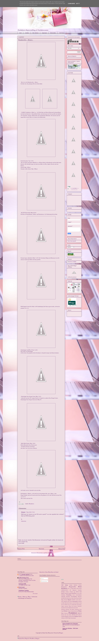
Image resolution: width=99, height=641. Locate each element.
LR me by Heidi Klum (72, 604)
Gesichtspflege (74, 596)
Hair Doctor (69, 598)
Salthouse (80, 614)
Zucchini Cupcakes (23, 588)
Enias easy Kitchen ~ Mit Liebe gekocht (70, 629)
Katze (71, 601)
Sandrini (62, 616)
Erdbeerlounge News (24, 578)
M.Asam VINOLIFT (78, 606)
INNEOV (74, 599)
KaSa (69, 601)
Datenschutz (53, 33)
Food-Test (74, 593)
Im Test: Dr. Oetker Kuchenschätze (26, 591)
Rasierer (62, 614)
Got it (78, 3)
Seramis (72, 616)
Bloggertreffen (72, 586)
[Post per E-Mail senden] (19, 502)
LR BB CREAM (64, 603)
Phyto (62, 613)
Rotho (70, 614)
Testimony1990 (22, 584)
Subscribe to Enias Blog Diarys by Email (48, 572)
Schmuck (66, 616)
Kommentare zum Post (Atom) (44, 553)
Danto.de (74, 590)
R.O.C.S (80, 613)
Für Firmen (61, 33)
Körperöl (80, 601)
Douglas (63, 591)
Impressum (44, 33)
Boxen (80, 587)
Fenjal (69, 593)
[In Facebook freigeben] (22, 504)
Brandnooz (31, 503)
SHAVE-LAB (75, 614)
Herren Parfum (79, 598)
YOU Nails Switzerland (71, 618)
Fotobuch (63, 595)
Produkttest (73, 613)
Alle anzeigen (35, 593)
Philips (80, 611)
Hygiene (70, 599)
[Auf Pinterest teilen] (23, 504)
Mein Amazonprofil (72, 241)
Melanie (23, 512)
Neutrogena (77, 609)
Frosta (74, 595)
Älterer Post (61, 549)
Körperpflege (75, 601)
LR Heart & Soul (71, 603)
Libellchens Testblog (24, 590)
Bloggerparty (64, 586)
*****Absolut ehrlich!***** (25, 574)
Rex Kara (67, 614)
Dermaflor (80, 590)
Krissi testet (22, 587)
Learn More (71, 3)
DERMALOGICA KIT (66, 590)
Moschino (67, 609)
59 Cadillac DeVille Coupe (24, 585)
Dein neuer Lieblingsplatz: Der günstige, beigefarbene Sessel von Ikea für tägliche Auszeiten (27, 580)
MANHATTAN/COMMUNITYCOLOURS (69, 607)
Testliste (27, 33)
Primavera (66, 613)
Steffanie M (63, 618)
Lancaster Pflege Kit (69, 606)
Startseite (41, 549)
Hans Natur (74, 598)
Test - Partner (35, 33)
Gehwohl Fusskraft (65, 596)
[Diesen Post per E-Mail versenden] (18, 504)
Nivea (80, 609)
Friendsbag (68, 595)
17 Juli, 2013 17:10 (29, 512)
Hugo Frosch (64, 599)
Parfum (65, 611)
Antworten (23, 521)
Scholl (70, 616)
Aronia (70, 585)
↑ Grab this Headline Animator (74, 189)
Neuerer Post (21, 549)
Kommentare (44, 581)
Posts (42, 578)
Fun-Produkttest (79, 595)
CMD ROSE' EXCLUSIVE (76, 588)
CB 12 (69, 588)
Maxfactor (63, 609)
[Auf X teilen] (21, 504)
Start (20, 33)
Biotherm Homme (78, 585)
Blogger (61, 633)
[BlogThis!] (20, 504)
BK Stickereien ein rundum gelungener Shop (71, 625)
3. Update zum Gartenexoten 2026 (26, 575)
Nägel (62, 611)
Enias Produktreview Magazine (70, 623)
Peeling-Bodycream (74, 611)
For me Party (79, 593)
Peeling (69, 611)
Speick (80, 616)
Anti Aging (64, 585)
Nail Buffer (72, 609)
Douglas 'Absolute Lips (70, 591)
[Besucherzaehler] (70, 255)
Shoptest (76, 616)
